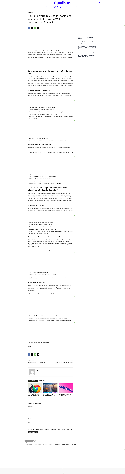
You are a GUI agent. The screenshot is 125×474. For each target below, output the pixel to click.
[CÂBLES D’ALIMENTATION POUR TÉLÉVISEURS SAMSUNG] (66, 388)
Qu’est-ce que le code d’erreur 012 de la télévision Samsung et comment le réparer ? (63, 363)
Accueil (29, 10)
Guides (33, 10)
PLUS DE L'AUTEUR (43, 380)
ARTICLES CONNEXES (33, 380)
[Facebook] (29, 28)
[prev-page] (28, 398)
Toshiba (33, 346)
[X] (32, 28)
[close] (63, 468)
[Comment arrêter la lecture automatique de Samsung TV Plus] (50, 388)
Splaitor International (33, 25)
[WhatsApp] (35, 28)
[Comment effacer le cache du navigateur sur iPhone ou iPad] (35, 388)
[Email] (38, 28)
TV (31, 12)
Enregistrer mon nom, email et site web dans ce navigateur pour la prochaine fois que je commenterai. (50, 429)
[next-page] (30, 398)
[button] (97, 2)
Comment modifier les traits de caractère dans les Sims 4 (38, 363)
